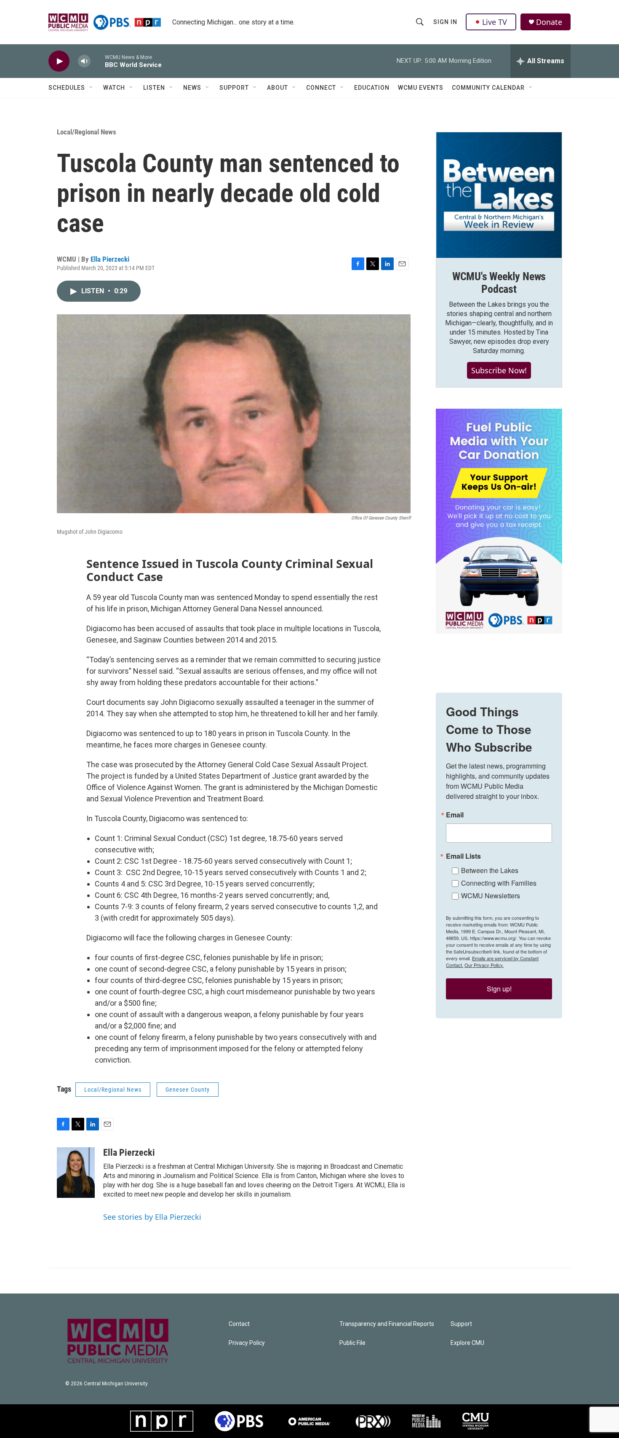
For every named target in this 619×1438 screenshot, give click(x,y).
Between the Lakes (489, 870)
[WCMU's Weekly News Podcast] (499, 195)
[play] (59, 61)
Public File (352, 1343)
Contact (239, 1324)
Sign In (445, 22)
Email (455, 814)
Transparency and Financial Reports (386, 1324)
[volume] (84, 61)
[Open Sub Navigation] (91, 87)
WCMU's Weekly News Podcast (499, 282)
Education (372, 87)
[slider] (97, 60)
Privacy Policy (247, 1343)
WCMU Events (420, 87)
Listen (154, 87)
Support (234, 87)
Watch (114, 87)
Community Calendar (488, 87)
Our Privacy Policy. (484, 964)
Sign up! (499, 988)
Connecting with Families (498, 883)
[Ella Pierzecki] (76, 1172)
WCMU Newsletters (490, 895)
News (192, 87)
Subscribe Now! (499, 370)
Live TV (494, 22)
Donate (549, 22)
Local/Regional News (86, 132)
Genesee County (187, 1089)
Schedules (66, 87)
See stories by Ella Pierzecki (152, 1217)
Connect (321, 87)
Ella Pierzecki (110, 259)
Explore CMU (467, 1343)
